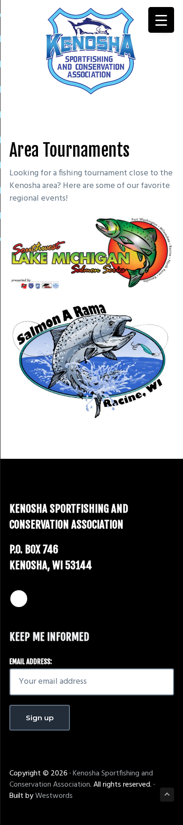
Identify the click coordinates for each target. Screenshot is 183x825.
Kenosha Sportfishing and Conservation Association (81, 779)
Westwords (54, 796)
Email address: (30, 661)
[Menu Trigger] (161, 20)
